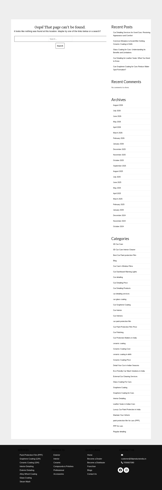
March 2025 (117, 199)
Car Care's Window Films (123, 266)
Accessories (58, 474)
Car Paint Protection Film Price (125, 327)
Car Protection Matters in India (125, 338)
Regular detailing (119, 432)
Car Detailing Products (122, 288)
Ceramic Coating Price (122, 360)
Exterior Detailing (27, 470)
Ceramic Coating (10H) (29, 463)
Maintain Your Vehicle (121, 415)
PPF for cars (118, 426)
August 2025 (118, 171)
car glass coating (119, 299)
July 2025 (117, 177)
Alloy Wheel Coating (28, 474)
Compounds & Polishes (63, 466)
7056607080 (128, 463)
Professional (58, 470)
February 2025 (118, 204)
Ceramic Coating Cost (121, 349)
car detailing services (121, 294)
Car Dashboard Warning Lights (125, 272)
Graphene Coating (120, 387)
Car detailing (118, 277)
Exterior (56, 455)
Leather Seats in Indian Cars (124, 404)
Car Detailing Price (120, 283)
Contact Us (92, 474)
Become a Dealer (94, 459)
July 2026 (117, 111)
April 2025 (117, 193)
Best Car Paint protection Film (124, 255)
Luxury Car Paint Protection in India (126, 409)
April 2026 (117, 127)
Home (89, 455)
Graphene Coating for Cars (123, 393)
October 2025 (118, 160)
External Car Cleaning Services (125, 376)
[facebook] (120, 470)
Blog (115, 261)
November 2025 (119, 155)
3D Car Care (118, 244)
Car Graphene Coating (122, 305)
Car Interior (117, 310)
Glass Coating (26, 478)
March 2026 (117, 133)
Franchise (91, 466)
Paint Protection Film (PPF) (31, 455)
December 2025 (119, 149)
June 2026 (117, 116)
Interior (56, 459)
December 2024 (119, 215)
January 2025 (118, 210)
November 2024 (119, 221)
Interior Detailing (119, 398)
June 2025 (117, 182)
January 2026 (118, 144)
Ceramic (57, 463)
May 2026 (117, 122)
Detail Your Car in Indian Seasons (126, 365)
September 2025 (119, 166)
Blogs (89, 470)
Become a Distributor (96, 463)
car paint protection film (122, 321)
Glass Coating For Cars (122, 382)
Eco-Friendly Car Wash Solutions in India (129, 371)
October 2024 (118, 226)
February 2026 (118, 138)
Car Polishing (118, 332)
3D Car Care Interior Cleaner (124, 250)
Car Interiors (118, 316)
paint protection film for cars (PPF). (126, 421)
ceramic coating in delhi (122, 354)
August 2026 (118, 105)
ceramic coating (119, 343)
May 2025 (117, 188)
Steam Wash (25, 482)
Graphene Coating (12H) (30, 459)
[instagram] (126, 470)
